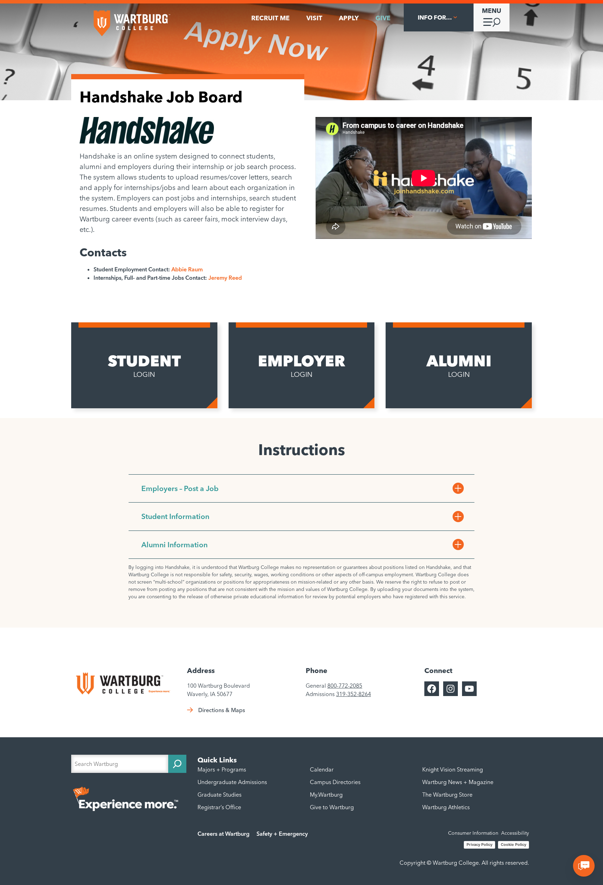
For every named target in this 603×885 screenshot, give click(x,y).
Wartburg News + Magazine (457, 781)
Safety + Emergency (282, 833)
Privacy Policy (479, 844)
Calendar (322, 769)
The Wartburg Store (447, 794)
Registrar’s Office (219, 807)
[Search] (177, 764)
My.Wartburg (326, 794)
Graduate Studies (219, 794)
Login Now (102, 388)
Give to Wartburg (332, 807)
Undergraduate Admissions (232, 781)
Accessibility (515, 833)
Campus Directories (335, 781)
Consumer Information (473, 833)
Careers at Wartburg (224, 833)
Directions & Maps (221, 710)
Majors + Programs (222, 769)
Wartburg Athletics (446, 807)
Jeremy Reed (225, 277)
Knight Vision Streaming (452, 769)
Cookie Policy (513, 844)
